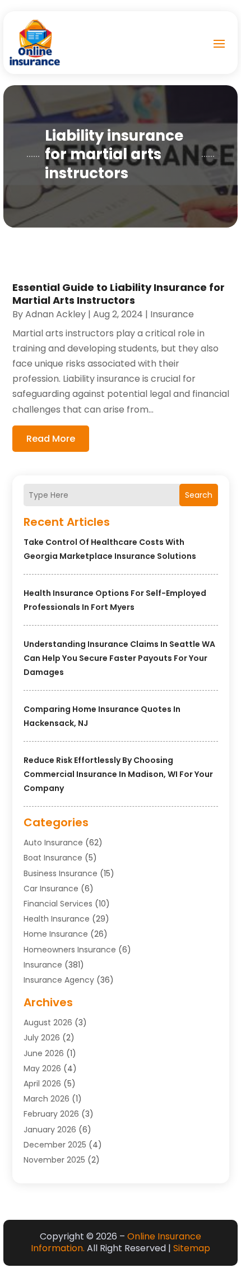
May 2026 (42, 1068)
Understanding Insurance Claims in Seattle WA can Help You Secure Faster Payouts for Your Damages (119, 658)
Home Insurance (56, 934)
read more (50, 438)
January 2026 (50, 1129)
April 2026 (42, 1083)
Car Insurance (51, 888)
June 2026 (44, 1053)
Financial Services (58, 903)
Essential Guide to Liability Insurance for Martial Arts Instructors (118, 293)
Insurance (43, 964)
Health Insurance (57, 918)
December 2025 (55, 1144)
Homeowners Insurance (70, 949)
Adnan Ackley (55, 314)
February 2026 (51, 1113)
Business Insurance (61, 873)
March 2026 (46, 1098)
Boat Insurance (53, 857)
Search (198, 495)
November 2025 (54, 1159)
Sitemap (191, 1248)
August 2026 (48, 1022)
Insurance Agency (59, 979)
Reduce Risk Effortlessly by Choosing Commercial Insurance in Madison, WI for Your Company (118, 774)
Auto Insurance (53, 842)
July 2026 (42, 1037)
